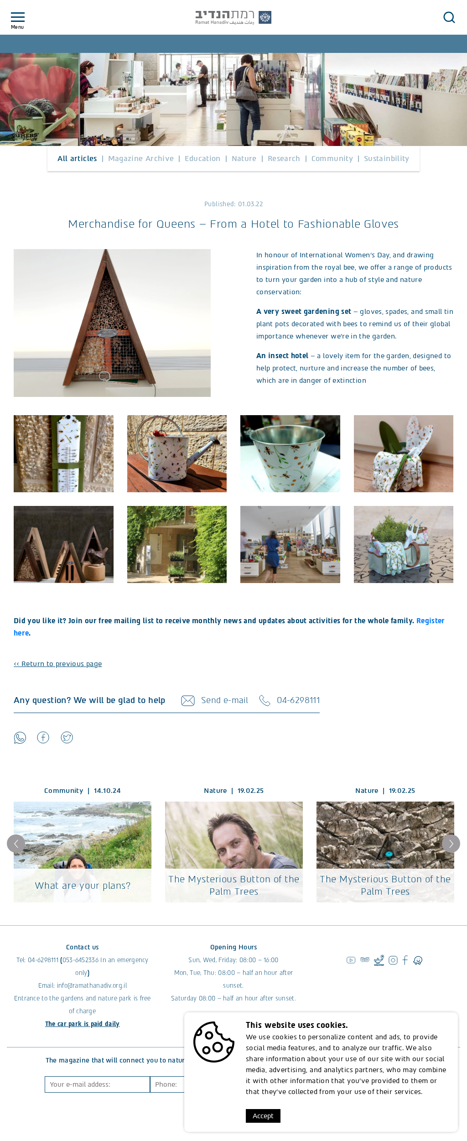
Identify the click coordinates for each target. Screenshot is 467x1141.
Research (284, 158)
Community (332, 158)
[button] (449, 17)
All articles (77, 158)
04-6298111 (43, 960)
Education (202, 158)
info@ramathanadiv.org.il (92, 985)
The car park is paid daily (82, 1024)
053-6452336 (80, 960)
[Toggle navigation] (18, 17)
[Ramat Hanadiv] (233, 18)
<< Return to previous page (58, 664)
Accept (263, 1116)
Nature (244, 158)
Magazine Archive (141, 158)
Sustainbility (387, 158)
